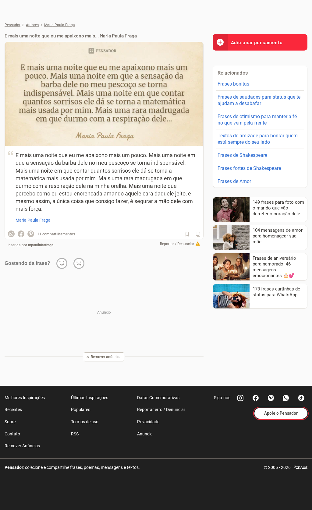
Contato (12, 433)
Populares (80, 409)
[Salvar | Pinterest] (30, 233)
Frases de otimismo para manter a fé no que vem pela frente (257, 120)
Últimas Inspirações (89, 397)
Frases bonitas (233, 84)
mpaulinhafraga (40, 245)
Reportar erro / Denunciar (161, 409)
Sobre (10, 421)
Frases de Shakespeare (242, 155)
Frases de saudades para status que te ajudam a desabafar (259, 100)
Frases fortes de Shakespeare (249, 168)
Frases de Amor (234, 181)
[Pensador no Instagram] (240, 398)
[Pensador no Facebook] (256, 398)
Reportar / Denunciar (177, 244)
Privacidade (148, 421)
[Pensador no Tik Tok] (301, 398)
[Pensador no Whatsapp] (286, 398)
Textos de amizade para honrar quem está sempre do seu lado (258, 139)
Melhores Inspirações (25, 397)
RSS (75, 433)
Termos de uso (84, 421)
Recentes (13, 409)
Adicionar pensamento (257, 42)
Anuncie (144, 433)
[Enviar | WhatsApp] (11, 233)
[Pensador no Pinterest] (271, 398)
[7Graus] (300, 467)
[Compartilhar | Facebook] (21, 233)
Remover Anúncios (22, 445)
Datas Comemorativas (158, 397)
